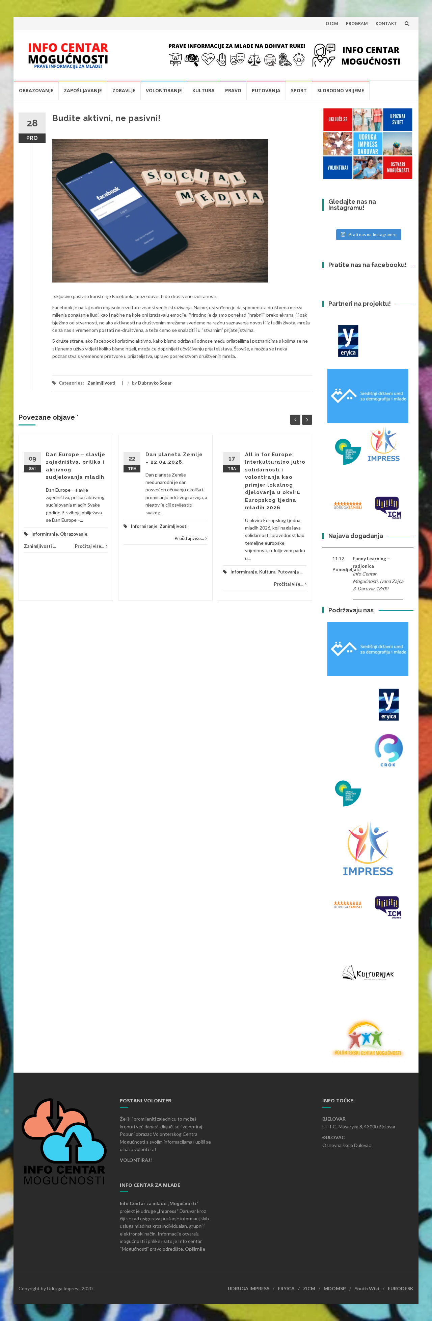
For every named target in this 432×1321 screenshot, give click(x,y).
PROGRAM (357, 23)
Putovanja (266, 90)
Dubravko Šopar (155, 383)
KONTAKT (386, 23)
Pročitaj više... (89, 546)
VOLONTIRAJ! (136, 1160)
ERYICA (286, 1288)
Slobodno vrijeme (340, 90)
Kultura (203, 90)
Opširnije (195, 1249)
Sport (299, 90)
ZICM (309, 1288)
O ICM (332, 23)
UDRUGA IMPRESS (248, 1288)
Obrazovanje (36, 90)
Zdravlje (123, 90)
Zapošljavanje (83, 90)
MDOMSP (335, 1288)
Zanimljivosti (101, 383)
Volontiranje (164, 90)
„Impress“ (168, 1211)
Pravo (233, 90)
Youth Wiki (366, 1288)
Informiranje (44, 534)
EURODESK (400, 1288)
